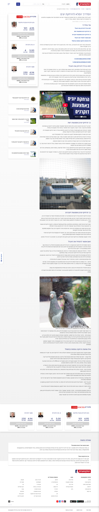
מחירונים (71, 479)
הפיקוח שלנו (88, 482)
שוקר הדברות (30, 67)
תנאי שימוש (79, 510)
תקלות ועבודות (69, 486)
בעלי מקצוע (88, 9)
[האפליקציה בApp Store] (73, 501)
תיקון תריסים (21, 496)
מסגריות (22, 482)
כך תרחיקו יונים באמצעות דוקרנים (81, 34)
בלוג (72, 489)
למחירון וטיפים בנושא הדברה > (82, 59)
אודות (89, 479)
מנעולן (22, 479)
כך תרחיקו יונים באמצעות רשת (82, 31)
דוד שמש (56, 486)
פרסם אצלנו (88, 489)
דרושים (89, 486)
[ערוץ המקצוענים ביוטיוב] (57, 501)
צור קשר (89, 491)
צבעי (23, 489)
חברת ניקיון (38, 479)
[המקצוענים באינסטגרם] (62, 501)
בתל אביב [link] (26, 17)
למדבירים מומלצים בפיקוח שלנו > (82, 62)
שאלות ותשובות (69, 482)
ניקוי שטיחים (21, 486)
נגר (23, 484)
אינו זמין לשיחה (23, 33)
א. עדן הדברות (30, 44)
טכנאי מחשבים (37, 491)
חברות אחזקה (54, 496)
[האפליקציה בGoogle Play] (80, 501)
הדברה (82, 9)
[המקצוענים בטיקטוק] (65, 501)
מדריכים (71, 484)
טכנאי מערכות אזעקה (35, 493)
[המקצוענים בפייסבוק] (60, 501)
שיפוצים (22, 491)
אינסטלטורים (55, 482)
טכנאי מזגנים (38, 489)
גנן (57, 484)
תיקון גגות (21, 493)
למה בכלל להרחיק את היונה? (83, 28)
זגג (57, 493)
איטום (56, 479)
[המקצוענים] (83, 4)
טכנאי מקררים (37, 496)
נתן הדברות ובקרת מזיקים (26, 22)
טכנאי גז (39, 484)
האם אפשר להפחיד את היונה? (83, 38)
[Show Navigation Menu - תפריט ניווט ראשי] (9, 4)
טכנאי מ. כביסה (37, 486)
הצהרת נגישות (69, 510)
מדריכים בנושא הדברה (75, 9)
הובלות (56, 491)
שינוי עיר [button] (20, 16)
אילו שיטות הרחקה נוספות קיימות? (81, 41)
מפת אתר (88, 510)
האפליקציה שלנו (87, 484)
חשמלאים (38, 482)
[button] (11, 501)
